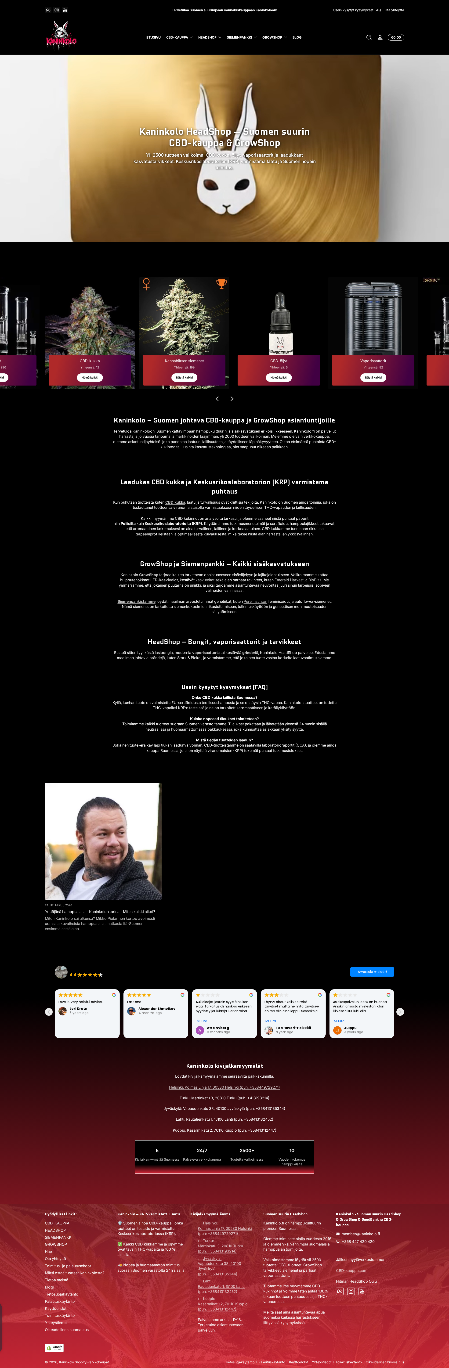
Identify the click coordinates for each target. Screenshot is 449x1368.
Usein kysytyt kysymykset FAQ (357, 10)
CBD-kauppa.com (351, 1270)
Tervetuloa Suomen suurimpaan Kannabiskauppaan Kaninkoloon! (224, 10)
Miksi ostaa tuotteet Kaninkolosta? (74, 1273)
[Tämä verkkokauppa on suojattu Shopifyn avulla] (54, 1348)
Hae (48, 1251)
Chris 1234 (284, 1027)
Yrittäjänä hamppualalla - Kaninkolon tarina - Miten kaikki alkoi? (100, 911)
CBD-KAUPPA (177, 38)
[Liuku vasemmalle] (217, 398)
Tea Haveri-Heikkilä (156, 1027)
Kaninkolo (66, 1362)
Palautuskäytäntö (60, 1301)
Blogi (49, 1287)
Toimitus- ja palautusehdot (68, 1265)
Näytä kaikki (90, 377)
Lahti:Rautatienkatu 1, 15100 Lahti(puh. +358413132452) (221, 1286)
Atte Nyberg (81, 1027)
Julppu (213, 1027)
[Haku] (369, 37)
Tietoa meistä (56, 1280)
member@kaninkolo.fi (361, 1233)
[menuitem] (79, 1223)
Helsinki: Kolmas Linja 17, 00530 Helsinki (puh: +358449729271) (224, 1087)
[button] (369, 37)
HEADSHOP (207, 38)
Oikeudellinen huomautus (67, 1329)
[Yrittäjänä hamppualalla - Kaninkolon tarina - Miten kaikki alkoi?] (103, 841)
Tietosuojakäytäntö (61, 1294)
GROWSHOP (272, 38)
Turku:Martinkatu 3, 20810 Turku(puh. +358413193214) (220, 1245)
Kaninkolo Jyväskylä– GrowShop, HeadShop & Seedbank (114, 969)
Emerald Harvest (289, 580)
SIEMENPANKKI (239, 38)
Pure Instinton (255, 601)
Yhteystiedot (56, 1322)
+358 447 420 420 (358, 1241)
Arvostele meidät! (372, 971)
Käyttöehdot (55, 1308)
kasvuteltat (204, 580)
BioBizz (315, 580)
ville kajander (356, 1027)
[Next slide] (400, 1012)
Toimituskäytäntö (60, 1315)
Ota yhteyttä (394, 10)
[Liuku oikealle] (232, 398)
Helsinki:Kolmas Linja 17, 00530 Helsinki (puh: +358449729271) (225, 1228)
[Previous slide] (49, 1012)
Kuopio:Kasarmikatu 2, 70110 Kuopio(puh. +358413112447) (223, 1303)
